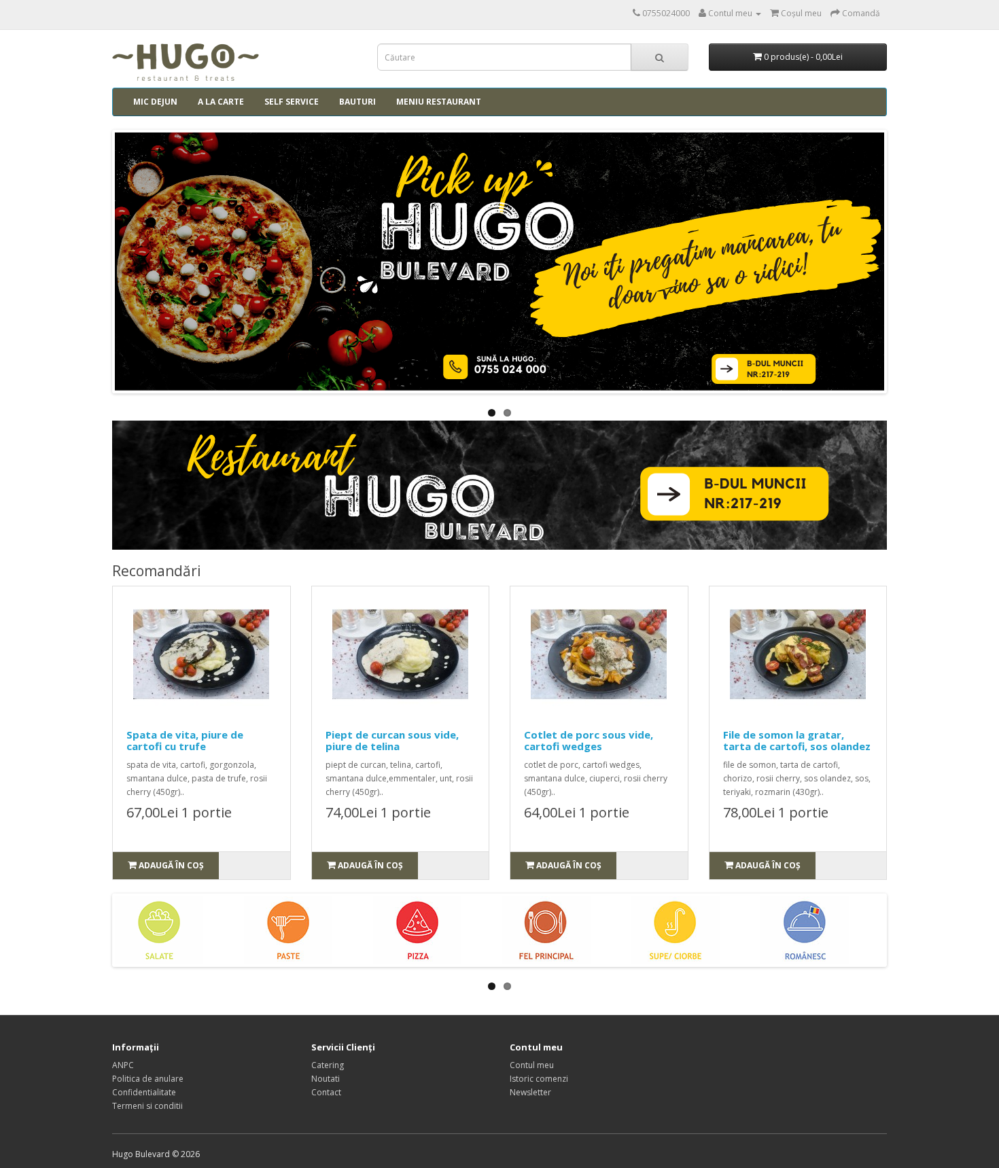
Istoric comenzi (539, 1078)
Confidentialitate (144, 1092)
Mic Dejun (155, 101)
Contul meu (532, 1065)
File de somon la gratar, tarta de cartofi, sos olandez (797, 740)
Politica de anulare (147, 1078)
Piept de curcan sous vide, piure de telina (392, 740)
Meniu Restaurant (438, 101)
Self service (291, 101)
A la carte (221, 101)
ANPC (123, 1065)
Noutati (325, 1078)
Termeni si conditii (147, 1106)
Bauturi (357, 101)
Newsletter (530, 1092)
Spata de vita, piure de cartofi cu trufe (184, 740)
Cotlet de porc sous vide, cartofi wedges (588, 740)
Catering (327, 1065)
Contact (326, 1092)
